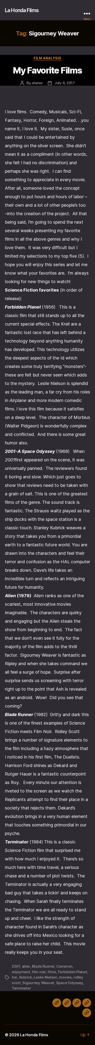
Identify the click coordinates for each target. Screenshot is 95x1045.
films (52, 972)
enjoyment (21, 972)
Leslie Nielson (45, 977)
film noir (39, 972)
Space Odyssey (69, 982)
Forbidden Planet (72, 972)
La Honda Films (22, 10)
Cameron (64, 966)
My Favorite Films (47, 70)
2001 (16, 966)
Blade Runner (43, 966)
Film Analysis (47, 58)
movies (65, 977)
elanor (37, 83)
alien (26, 966)
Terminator (21, 988)
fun (14, 977)
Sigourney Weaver (38, 982)
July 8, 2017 (64, 83)
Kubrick (25, 977)
